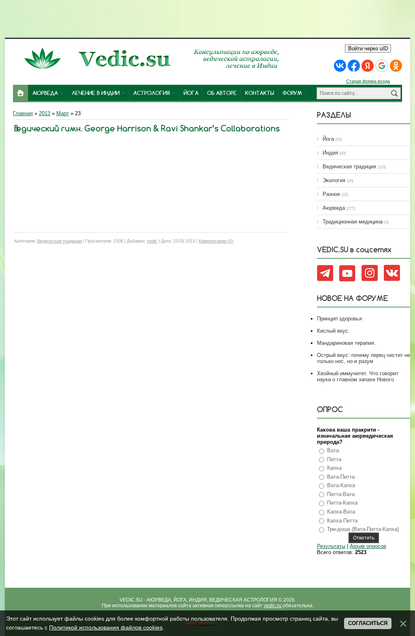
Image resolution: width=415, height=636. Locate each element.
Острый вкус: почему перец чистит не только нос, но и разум (363, 358)
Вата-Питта (341, 477)
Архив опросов (368, 546)
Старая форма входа (368, 81)
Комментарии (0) (216, 240)
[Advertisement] (207, 18)
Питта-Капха (342, 503)
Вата (333, 450)
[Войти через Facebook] (354, 66)
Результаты (331, 546)
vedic (152, 240)
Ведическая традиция (59, 240)
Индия (330, 153)
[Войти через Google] (381, 65)
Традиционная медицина (353, 222)
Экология (334, 180)
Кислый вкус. (333, 331)
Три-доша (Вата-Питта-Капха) (363, 529)
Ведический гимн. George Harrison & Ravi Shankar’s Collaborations (147, 128)
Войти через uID (368, 48)
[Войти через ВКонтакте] (340, 66)
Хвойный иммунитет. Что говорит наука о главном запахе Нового (357, 376)
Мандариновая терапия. (346, 343)
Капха (334, 468)
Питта (334, 459)
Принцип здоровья (339, 319)
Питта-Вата (341, 494)
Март (62, 113)
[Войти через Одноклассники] (396, 66)
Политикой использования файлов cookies (106, 627)
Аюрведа (334, 208)
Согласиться (367, 623)
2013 (44, 113)
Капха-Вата (341, 512)
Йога (328, 139)
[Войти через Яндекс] (368, 66)
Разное (331, 194)
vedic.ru (273, 605)
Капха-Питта (342, 521)
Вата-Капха (341, 485)
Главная (23, 113)
